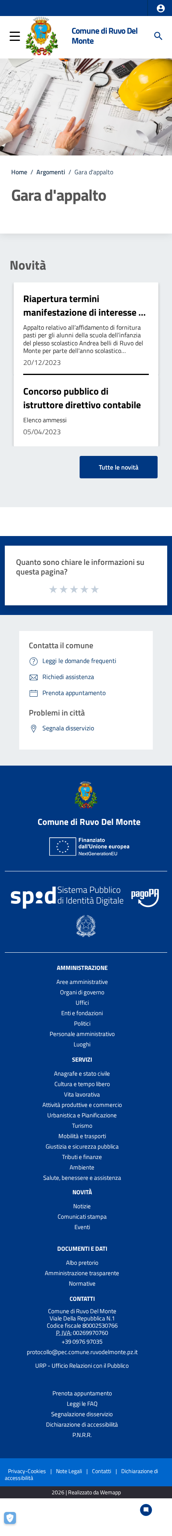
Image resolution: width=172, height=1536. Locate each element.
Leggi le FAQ (82, 1403)
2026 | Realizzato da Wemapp (86, 1492)
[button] (160, 8)
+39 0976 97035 (82, 1341)
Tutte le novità (118, 467)
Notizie (82, 1206)
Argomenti (50, 172)
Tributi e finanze (82, 1156)
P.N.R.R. (82, 1434)
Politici (82, 1023)
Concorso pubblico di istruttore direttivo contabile (82, 398)
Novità (28, 265)
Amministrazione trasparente (82, 1273)
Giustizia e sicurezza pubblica (82, 1146)
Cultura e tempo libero (82, 1084)
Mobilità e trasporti (82, 1136)
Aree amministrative (82, 981)
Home (19, 172)
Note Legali (69, 1471)
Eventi (82, 1227)
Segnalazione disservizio (82, 1414)
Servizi (82, 1059)
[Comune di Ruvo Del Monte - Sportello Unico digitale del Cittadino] (42, 35)
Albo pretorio (82, 1262)
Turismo (82, 1125)
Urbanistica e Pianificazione (82, 1115)
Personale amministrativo (82, 1033)
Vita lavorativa (82, 1094)
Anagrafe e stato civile (82, 1073)
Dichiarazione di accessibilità (82, 1424)
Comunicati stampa (82, 1216)
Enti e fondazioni (82, 1013)
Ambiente (82, 1167)
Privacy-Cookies (27, 1471)
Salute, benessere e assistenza (82, 1177)
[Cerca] (158, 36)
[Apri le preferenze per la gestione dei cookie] (14, 1522)
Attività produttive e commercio (82, 1104)
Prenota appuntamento (82, 1393)
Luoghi (82, 1044)
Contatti (82, 1298)
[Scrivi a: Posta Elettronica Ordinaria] (82, 1359)
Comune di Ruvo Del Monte (105, 35)
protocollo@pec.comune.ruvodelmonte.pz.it (82, 1352)
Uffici (82, 1002)
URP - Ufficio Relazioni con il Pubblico (82, 1365)
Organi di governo (82, 992)
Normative (82, 1283)
